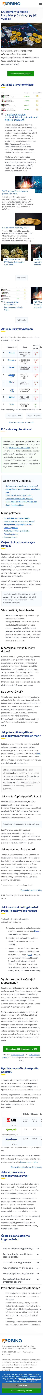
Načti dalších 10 (34, 416)
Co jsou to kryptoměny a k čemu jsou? (22, 486)
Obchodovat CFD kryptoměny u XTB (21, 1049)
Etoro (36, 931)
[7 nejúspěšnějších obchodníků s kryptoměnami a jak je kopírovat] (21, 104)
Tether (11, 367)
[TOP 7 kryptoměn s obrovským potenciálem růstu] (21, 184)
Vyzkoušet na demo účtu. (31, 890)
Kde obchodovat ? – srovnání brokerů (19, 521)
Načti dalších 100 (14, 416)
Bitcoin (12, 352)
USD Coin (12, 390)
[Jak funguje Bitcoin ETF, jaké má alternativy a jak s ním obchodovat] (14, 252)
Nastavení (23, 1385)
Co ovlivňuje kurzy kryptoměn (17, 518)
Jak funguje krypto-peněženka (16, 531)
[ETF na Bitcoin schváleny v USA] (21, 221)
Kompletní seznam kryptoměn (21, 422)
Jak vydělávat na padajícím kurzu (18, 524)
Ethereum (12, 360)
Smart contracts (10, 537)
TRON (11, 404)
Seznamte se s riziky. (29, 1162)
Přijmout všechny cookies (21, 1390)
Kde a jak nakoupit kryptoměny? (19, 495)
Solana (12, 397)
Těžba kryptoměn (11, 534)
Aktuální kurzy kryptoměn (20, 73)
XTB (38, 753)
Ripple (11, 382)
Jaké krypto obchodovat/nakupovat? (21, 502)
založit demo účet (17, 1055)
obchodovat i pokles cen (19, 448)
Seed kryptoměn (11, 528)
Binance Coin (11, 375)
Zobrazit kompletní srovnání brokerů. (26, 1167)
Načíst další (21, 278)
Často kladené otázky (15, 505)
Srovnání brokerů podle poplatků (19, 499)
